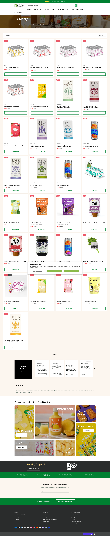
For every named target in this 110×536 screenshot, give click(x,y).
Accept (54, 271)
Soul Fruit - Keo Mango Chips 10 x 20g (38, 301)
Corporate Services (18, 515)
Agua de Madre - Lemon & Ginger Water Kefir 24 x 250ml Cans (64, 184)
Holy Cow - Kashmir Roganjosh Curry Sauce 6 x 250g (94, 222)
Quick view (94, 269)
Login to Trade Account (75, 514)
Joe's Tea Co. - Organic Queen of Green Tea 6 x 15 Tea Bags (36, 184)
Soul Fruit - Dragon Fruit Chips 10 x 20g (65, 301)
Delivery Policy (46, 512)
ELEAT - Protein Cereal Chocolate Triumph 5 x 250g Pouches (64, 223)
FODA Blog (17, 519)
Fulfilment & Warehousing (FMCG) (21, 514)
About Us (16, 512)
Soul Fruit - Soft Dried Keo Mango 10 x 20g (39, 106)
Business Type (79, 9)
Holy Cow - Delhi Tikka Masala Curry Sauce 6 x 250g (15, 261)
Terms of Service (46, 514)
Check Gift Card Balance (76, 521)
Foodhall (36, 9)
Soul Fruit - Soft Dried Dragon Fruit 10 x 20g (13, 145)
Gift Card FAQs (46, 521)
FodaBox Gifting (18, 517)
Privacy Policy (45, 517)
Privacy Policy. (38, 267)
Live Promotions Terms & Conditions (50, 519)
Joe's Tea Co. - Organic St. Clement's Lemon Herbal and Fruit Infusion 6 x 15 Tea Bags (13, 341)
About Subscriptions (75, 523)
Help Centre (73, 517)
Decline (71, 271)
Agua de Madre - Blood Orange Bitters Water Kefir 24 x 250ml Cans (90, 146)
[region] (64, 368)
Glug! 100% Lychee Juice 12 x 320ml (12, 106)
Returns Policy (45, 515)
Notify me (16, 308)
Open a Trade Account (75, 512)
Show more (55, 354)
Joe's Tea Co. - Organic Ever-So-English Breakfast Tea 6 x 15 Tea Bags (12, 184)
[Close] (108, 499)
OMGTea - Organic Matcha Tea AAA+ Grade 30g (93, 261)
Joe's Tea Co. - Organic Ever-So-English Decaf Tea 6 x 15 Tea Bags (64, 146)
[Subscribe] (67, 491)
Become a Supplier (74, 515)
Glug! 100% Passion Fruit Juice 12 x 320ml (92, 67)
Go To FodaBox (33, 468)
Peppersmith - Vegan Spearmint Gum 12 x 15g (92, 183)
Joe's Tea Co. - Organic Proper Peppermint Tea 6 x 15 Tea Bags (63, 107)
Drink (41, 9)
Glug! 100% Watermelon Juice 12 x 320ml (39, 67)
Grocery (20, 12)
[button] (94, 5)
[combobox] (52, 5)
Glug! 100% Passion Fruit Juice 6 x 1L (12, 301)
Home (17, 12)
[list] (55, 475)
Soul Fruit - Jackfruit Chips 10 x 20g (11, 222)
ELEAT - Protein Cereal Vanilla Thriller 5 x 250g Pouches (89, 302)
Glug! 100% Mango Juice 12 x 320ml (11, 67)
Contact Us (73, 519)
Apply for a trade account (66, 501)
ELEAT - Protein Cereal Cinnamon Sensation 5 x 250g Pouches (37, 223)
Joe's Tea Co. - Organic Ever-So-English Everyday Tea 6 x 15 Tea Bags (90, 107)
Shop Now (21, 435)
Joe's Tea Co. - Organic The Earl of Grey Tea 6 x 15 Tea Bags (37, 146)
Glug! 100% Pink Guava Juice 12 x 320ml (65, 67)
